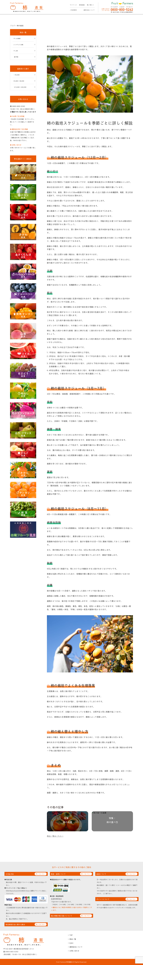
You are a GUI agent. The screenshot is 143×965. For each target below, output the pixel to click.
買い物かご (90, 5)
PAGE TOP (138, 934)
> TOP (70, 935)
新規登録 (82, 5)
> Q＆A (70, 943)
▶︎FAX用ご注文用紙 (17, 116)
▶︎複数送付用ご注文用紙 (19, 129)
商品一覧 (23, 32)
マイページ (73, 5)
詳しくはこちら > (40, 874)
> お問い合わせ (73, 951)
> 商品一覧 (72, 939)
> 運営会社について (75, 947)
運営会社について (89, 10)
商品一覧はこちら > (55, 836)
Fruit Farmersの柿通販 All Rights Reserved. (71, 962)
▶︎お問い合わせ (15, 145)
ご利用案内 (73, 10)
